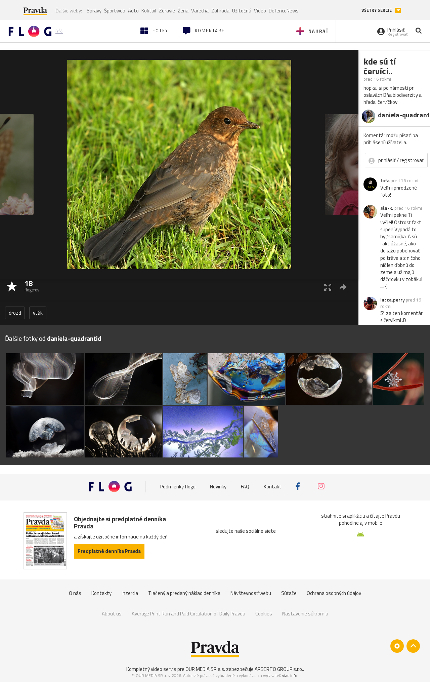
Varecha (200, 10)
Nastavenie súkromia (305, 613)
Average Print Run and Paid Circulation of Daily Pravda (188, 613)
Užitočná (241, 10)
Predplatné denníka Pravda (109, 551)
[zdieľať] (343, 286)
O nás (75, 593)
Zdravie (167, 10)
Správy (94, 10)
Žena (183, 10)
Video (260, 10)
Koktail (148, 10)
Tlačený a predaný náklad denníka (184, 593)
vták (38, 313)
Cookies (263, 613)
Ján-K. (386, 208)
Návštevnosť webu (250, 593)
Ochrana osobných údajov (334, 593)
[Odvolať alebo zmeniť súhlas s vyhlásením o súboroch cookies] (397, 646)
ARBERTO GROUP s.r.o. (279, 669)
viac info (289, 675)
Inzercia (130, 593)
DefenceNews (284, 10)
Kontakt (273, 486)
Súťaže (289, 593)
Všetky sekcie (377, 10)
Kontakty (101, 593)
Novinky (218, 486)
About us (112, 613)
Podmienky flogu (178, 486)
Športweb (114, 10)
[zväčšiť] (327, 286)
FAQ (245, 486)
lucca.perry (392, 299)
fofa (385, 180)
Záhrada (220, 10)
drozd (15, 313)
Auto (133, 10)
